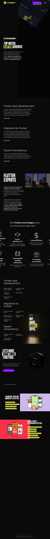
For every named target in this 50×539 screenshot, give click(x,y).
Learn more (28, 536)
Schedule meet (9, 370)
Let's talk (36, 2)
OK (33, 536)
